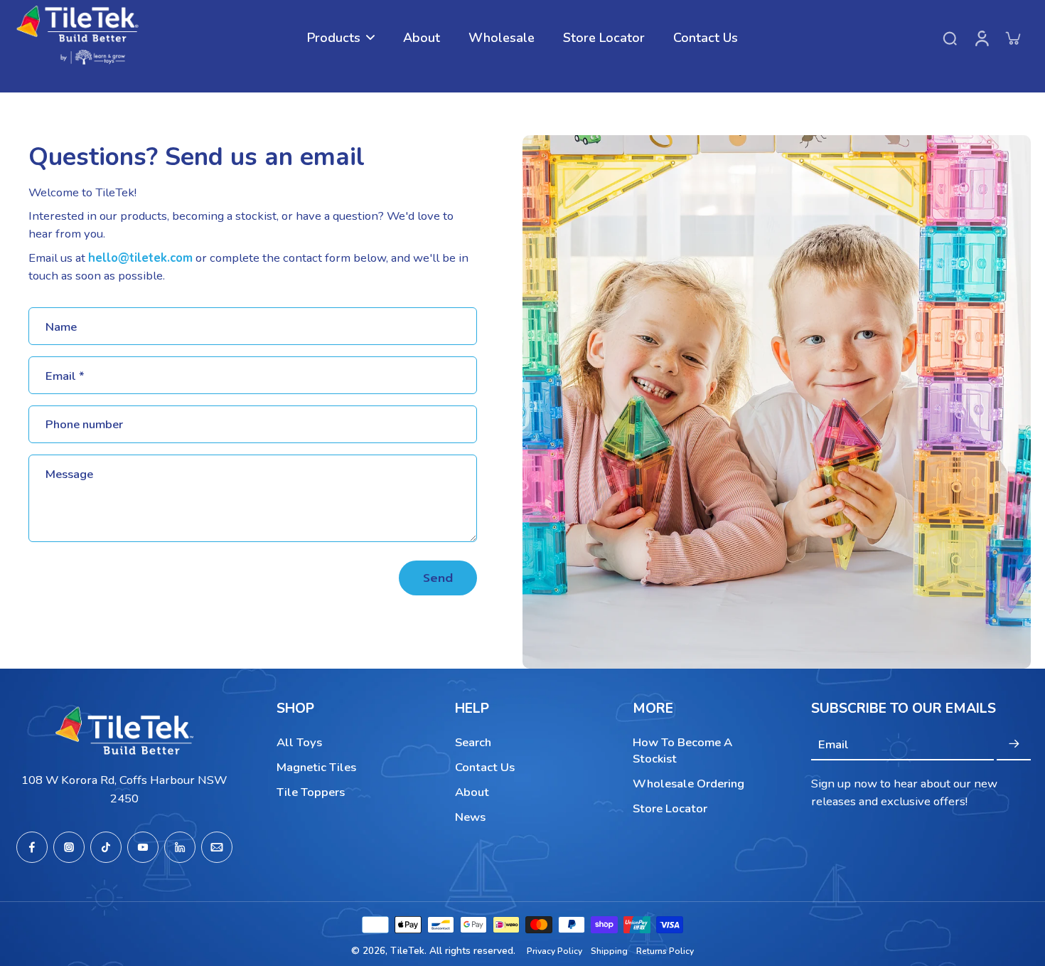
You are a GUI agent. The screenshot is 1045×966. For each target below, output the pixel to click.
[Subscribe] (1014, 744)
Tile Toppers (311, 792)
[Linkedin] (179, 847)
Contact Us (485, 767)
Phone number (84, 424)
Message (69, 474)
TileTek (407, 950)
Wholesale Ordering (688, 783)
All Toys (299, 742)
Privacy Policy (554, 951)
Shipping (609, 951)
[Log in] (981, 37)
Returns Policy (665, 951)
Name (61, 326)
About (472, 792)
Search (473, 742)
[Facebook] (32, 847)
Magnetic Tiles (316, 767)
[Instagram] (69, 847)
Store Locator (670, 808)
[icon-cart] (1012, 37)
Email (65, 375)
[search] (949, 37)
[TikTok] (106, 847)
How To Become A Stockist (682, 750)
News (470, 817)
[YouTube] (143, 847)
